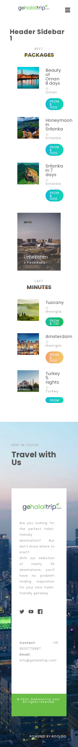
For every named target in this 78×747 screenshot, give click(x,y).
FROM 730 (54, 322)
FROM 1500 (54, 357)
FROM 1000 (54, 104)
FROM (54, 400)
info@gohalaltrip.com (38, 660)
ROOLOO (59, 736)
